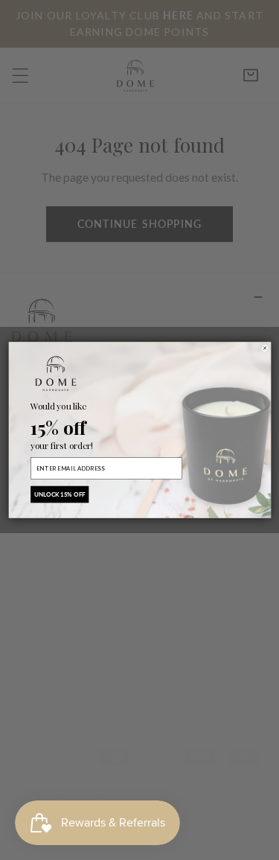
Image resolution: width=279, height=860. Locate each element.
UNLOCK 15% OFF (59, 494)
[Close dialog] (264, 348)
